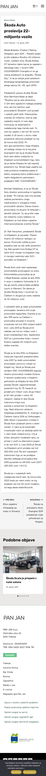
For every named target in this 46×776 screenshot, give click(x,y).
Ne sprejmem (29, 772)
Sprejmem (16, 772)
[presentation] (23, 559)
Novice (6, 676)
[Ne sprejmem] (43, 768)
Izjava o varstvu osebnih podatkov (21, 702)
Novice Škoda (9, 20)
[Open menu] (42, 6)
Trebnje (7, 663)
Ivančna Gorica (10, 667)
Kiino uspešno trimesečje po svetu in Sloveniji (11, 506)
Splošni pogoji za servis (15, 712)
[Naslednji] (39, 570)
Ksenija (12, 43)
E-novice (7, 689)
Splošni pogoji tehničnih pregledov (21, 721)
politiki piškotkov (31, 768)
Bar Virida (8, 672)
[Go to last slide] (7, 570)
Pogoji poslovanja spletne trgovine (21, 707)
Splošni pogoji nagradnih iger (18, 717)
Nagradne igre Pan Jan (14, 694)
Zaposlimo (8, 680)
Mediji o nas (9, 685)
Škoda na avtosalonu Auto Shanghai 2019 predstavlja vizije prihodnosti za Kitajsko (34, 511)
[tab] (18, 596)
